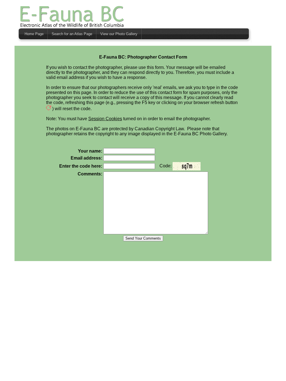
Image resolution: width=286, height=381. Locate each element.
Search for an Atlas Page (72, 34)
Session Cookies (105, 118)
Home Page (34, 34)
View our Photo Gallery (118, 34)
